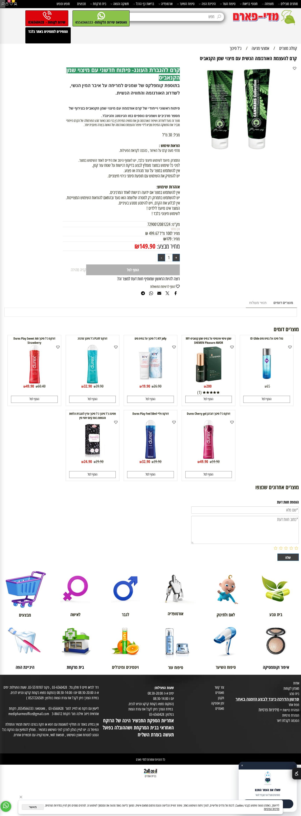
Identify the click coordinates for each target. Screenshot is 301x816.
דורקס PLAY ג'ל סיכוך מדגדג (92, 338)
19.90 (146, 386)
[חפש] (3, 4)
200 (209, 386)
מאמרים (219, 692)
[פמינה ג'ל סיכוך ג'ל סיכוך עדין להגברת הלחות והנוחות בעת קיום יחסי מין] (92, 457)
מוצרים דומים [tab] (283, 302)
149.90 (147, 246)
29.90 (100, 461)
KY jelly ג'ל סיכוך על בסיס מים (150, 338)
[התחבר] (15, 4)
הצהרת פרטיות (290, 715)
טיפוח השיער (187, 4)
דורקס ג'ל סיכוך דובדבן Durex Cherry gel (208, 413)
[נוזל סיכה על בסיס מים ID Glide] (266, 382)
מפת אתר (293, 705)
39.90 (100, 386)
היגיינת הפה (209, 4)
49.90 (30, 386)
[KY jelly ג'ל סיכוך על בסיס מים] (150, 382)
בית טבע (294, 693)
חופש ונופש (63, 4)
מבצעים (81, 4)
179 (168, 239)
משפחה (269, 4)
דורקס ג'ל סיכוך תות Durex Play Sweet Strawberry (34, 340)
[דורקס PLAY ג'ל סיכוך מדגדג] (92, 382)
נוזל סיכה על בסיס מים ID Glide (266, 338)
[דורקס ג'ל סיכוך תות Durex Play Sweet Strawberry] (34, 382)
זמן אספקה (217, 703)
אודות (296, 683)
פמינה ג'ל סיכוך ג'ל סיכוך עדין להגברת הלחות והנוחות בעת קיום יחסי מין (92, 415)
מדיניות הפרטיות (271, 809)
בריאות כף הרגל (145, 4)
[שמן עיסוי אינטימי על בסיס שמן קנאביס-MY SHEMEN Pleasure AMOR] (208, 382)
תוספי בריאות (250, 4)
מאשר (33, 807)
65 (268, 386)
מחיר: (175, 239)
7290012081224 (158, 224)
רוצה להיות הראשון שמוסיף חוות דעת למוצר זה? (148, 278)
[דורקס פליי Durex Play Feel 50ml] (150, 457)
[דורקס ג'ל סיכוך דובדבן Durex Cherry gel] (208, 457)
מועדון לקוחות (291, 688)
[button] (266, 399)
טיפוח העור (229, 4)
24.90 (88, 461)
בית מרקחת (99, 4)
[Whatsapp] (5, 806)
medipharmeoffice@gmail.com (28, 714)
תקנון (221, 698)
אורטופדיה (167, 4)
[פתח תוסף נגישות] (296, 773)
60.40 (42, 386)
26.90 (158, 386)
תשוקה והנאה (121, 4)
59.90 (216, 461)
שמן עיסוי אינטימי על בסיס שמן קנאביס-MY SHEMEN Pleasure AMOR (208, 340)
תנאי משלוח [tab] (258, 302)
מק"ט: (175, 224)
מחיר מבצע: (167, 246)
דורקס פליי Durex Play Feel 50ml (150, 413)
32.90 (88, 386)
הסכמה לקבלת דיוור (288, 720)
